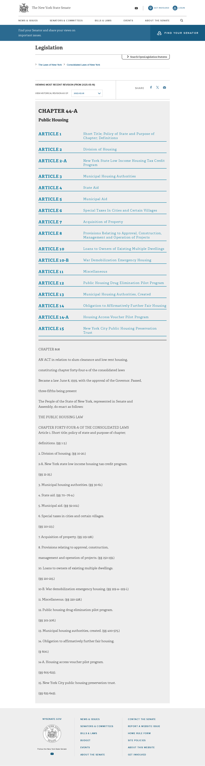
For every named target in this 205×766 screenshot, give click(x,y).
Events (128, 21)
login (181, 8)
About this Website (141, 747)
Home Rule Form (139, 733)
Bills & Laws (103, 21)
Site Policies (137, 740)
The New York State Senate (51, 8)
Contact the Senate (142, 719)
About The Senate (157, 21)
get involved (161, 8)
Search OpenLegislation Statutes (148, 57)
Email (164, 87)
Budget (85, 740)
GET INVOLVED (137, 755)
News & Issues (28, 21)
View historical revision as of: (52, 93)
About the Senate (92, 755)
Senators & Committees (66, 21)
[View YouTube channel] (136, 8)
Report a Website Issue (144, 726)
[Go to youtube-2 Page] (52, 753)
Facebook (151, 87)
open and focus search (181, 21)
